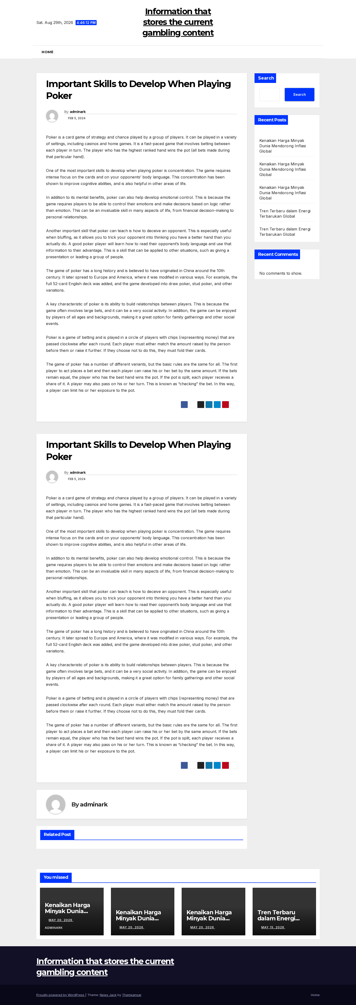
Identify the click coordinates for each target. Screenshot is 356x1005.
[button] (318, 52)
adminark (77, 112)
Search (266, 78)
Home (47, 52)
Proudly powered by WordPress (60, 995)
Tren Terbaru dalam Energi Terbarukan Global (284, 918)
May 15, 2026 (273, 927)
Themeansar (131, 995)
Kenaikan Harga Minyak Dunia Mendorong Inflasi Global (282, 146)
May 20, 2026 (61, 920)
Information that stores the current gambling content (178, 22)
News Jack (108, 995)
